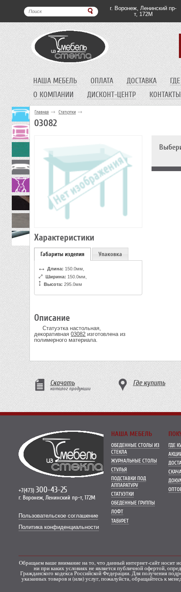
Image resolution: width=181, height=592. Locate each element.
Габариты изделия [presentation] (62, 254)
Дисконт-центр (111, 94)
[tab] (62, 254)
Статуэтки (67, 112)
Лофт (117, 511)
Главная (42, 112)
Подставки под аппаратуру (128, 481)
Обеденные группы (133, 503)
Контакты (165, 94)
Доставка (142, 81)
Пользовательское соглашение (58, 516)
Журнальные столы (134, 460)
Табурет (120, 521)
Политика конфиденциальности (59, 527)
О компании (53, 94)
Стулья (119, 469)
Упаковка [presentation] (110, 254)
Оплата (101, 81)
